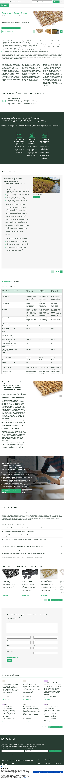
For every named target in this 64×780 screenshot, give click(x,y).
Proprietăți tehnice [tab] (7, 281)
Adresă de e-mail (5, 748)
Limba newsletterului (29, 748)
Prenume (9, 640)
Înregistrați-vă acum (25, 491)
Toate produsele (56, 600)
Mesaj (8, 621)
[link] (27, 8)
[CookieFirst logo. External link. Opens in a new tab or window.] (1, 767)
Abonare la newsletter (55, 751)
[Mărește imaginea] (61, 396)
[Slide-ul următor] (61, 31)
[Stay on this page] (62, 2)
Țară (34, 645)
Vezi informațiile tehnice (8, 31)
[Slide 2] (56, 271)
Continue (56, 1)
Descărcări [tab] (16, 281)
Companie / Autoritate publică (39, 635)
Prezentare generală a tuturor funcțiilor (9, 491)
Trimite (9, 660)
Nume (35, 640)
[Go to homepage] (5, 5)
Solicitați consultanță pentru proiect (11, 28)
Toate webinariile (42, 727)
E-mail (8, 645)
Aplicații (8, 635)
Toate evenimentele (55, 727)
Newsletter (11, 651)
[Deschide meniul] (61, 5)
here (25, 777)
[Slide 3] (58, 271)
